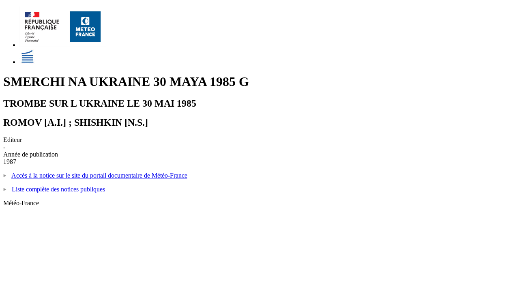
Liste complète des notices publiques (58, 189)
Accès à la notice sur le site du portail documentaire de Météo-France (99, 175)
